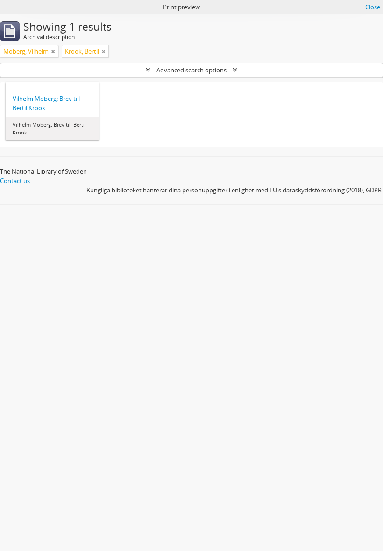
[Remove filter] (53, 51)
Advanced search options (191, 70)
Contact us (15, 181)
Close (372, 7)
